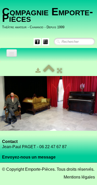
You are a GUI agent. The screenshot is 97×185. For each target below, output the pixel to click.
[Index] (49, 70)
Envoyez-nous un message (29, 157)
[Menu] (11, 53)
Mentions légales (79, 177)
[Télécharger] (38, 70)
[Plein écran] (59, 70)
